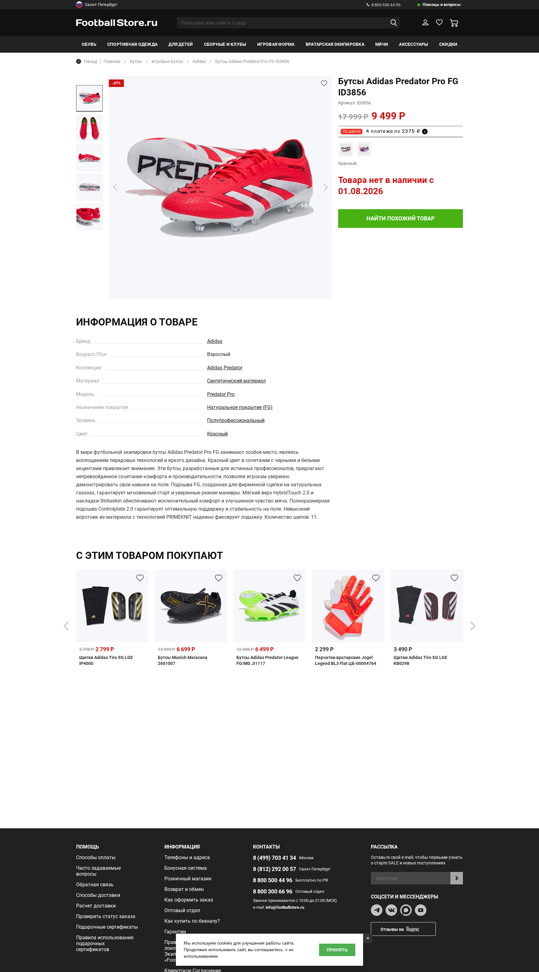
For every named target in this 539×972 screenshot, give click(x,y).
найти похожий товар (401, 218)
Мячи (381, 44)
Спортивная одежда (132, 44)
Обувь (89, 44)
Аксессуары (413, 44)
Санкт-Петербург (101, 4)
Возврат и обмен (184, 889)
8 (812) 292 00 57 (274, 869)
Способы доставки (98, 895)
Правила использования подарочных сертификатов (105, 943)
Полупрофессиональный (236, 420)
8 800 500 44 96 (386, 4)
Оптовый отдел (182, 910)
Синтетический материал (236, 381)
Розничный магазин (187, 879)
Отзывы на (392, 929)
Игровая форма (276, 44)
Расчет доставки (96, 906)
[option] (89, 98)
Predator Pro (221, 394)
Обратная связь (95, 885)
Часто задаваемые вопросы (98, 871)
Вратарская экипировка (335, 44)
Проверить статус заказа (105, 916)
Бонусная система (185, 868)
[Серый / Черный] (346, 149)
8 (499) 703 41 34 (274, 857)
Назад (90, 61)
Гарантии (175, 932)
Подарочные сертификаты (107, 927)
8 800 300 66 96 (272, 891)
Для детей (180, 44)
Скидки (448, 44)
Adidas (214, 341)
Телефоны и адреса (187, 857)
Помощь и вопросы (442, 4)
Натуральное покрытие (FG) (240, 407)
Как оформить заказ (188, 900)
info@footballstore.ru (285, 907)
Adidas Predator (224, 368)
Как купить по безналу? (192, 921)
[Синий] (364, 149)
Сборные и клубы (225, 44)
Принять (337, 949)
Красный (217, 434)
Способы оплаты (95, 857)
